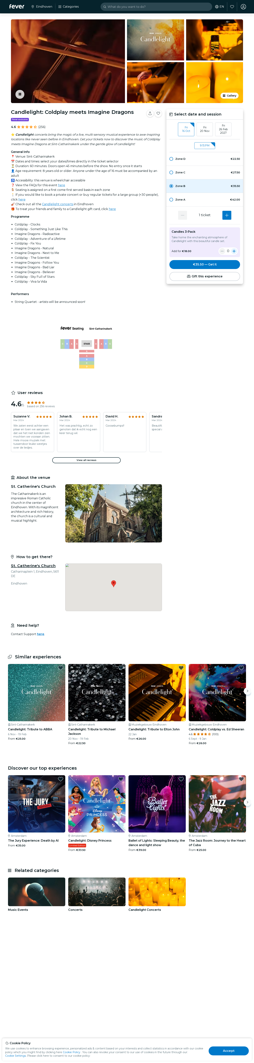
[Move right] (247, 691)
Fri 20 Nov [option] (205, 129)
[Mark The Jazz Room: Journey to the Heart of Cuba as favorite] (241, 779)
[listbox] (204, 129)
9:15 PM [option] (205, 145)
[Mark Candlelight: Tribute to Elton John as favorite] (181, 667)
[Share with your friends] (150, 113)
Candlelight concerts (57, 204)
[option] (204, 159)
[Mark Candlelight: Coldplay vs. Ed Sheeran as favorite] (241, 667)
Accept (228, 1051)
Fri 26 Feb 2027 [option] (223, 129)
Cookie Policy (71, 1052)
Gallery (231, 95)
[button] (204, 159)
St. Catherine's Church (33, 565)
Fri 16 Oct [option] (186, 129)
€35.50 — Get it (205, 264)
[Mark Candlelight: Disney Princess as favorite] (120, 779)
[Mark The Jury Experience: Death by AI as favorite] (60, 779)
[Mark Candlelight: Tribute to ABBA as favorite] (60, 667)
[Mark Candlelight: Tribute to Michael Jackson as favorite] (120, 667)
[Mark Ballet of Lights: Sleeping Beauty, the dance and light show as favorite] (181, 779)
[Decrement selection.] (182, 215)
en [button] (222, 6)
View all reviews (86, 460)
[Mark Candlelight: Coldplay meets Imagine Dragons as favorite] (158, 113)
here (61, 185)
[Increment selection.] (226, 215)
